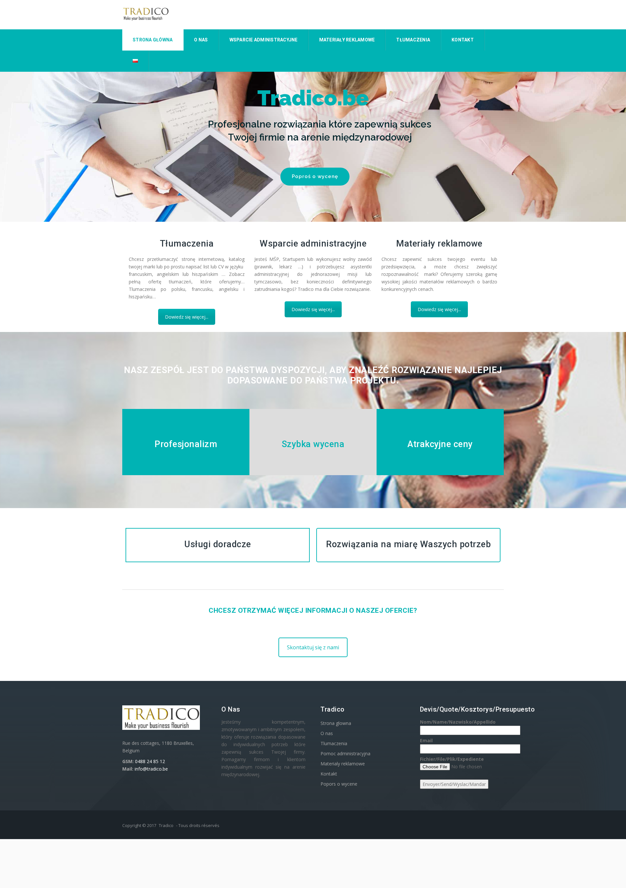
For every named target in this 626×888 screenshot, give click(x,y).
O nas (201, 39)
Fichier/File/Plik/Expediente (452, 759)
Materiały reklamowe (347, 39)
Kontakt (463, 39)
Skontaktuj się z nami (313, 647)
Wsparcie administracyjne (264, 39)
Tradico (166, 825)
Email (426, 740)
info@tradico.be (151, 769)
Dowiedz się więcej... (186, 317)
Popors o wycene (338, 784)
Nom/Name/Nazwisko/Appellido (458, 722)
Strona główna (152, 39)
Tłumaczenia (413, 39)
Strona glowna (335, 723)
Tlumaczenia (333, 743)
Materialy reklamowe (342, 763)
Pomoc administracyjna (345, 753)
